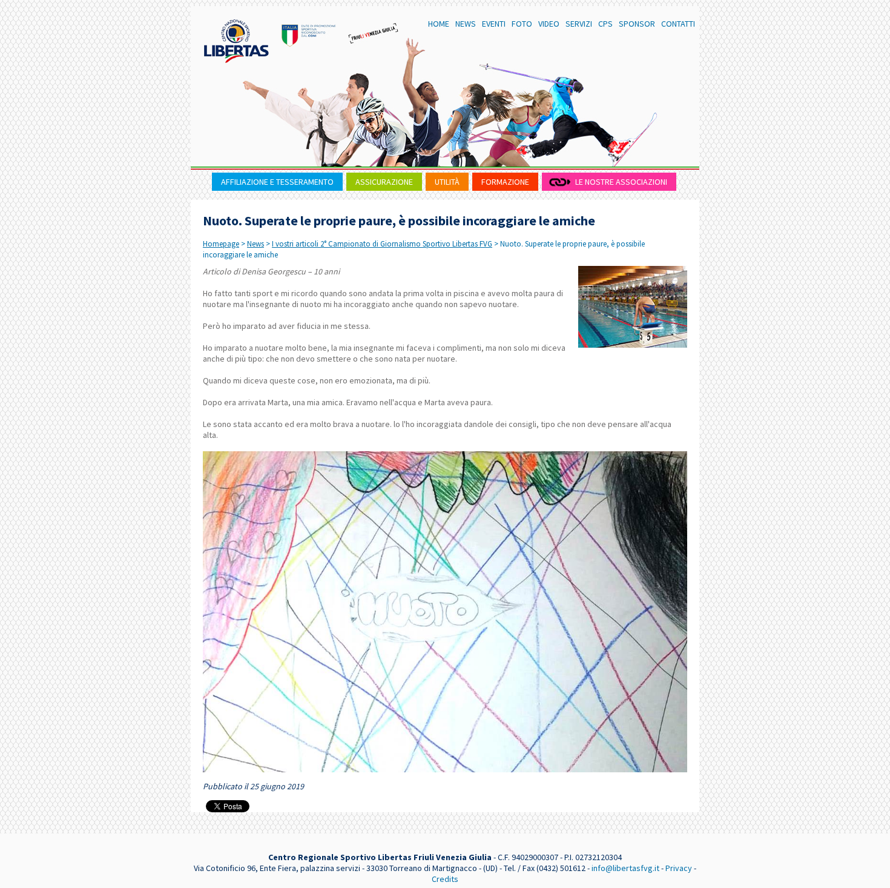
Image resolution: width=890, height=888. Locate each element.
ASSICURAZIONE (384, 181)
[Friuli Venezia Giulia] (374, 33)
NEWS (465, 23)
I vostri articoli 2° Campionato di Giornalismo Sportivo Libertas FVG (382, 244)
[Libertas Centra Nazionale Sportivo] (236, 41)
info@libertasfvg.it (625, 868)
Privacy (678, 868)
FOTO (522, 23)
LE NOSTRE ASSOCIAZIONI (621, 181)
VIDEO (548, 23)
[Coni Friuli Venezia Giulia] (309, 33)
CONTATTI (678, 23)
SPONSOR (637, 23)
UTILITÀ (447, 181)
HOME (438, 23)
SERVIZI (578, 23)
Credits (445, 878)
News (255, 244)
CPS (605, 23)
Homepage (221, 244)
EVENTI (494, 23)
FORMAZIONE (505, 181)
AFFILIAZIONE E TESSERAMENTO (277, 181)
